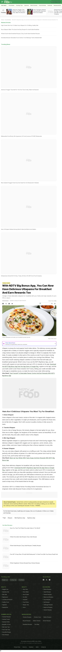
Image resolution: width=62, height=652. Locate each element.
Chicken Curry (37, 617)
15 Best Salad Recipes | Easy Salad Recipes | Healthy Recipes (25, 545)
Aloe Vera (25, 589)
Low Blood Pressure (7, 599)
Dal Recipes (47, 602)
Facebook (38, 511)
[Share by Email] (51, 303)
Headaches (5, 607)
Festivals (50, 5)
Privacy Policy (17, 647)
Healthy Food (5, 602)
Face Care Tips (6, 629)
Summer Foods (6, 619)
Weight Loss (5, 579)
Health (3, 587)
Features (3, 5)
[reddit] (12, 303)
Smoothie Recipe (6, 632)
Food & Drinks (42, 5)
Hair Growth (26, 594)
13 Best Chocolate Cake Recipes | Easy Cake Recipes (23, 536)
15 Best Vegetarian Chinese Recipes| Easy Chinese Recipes (25, 563)
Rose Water (26, 592)
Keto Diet (4, 594)
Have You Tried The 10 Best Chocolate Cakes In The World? (25, 528)
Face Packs (26, 602)
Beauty (24, 587)
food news (14, 511)
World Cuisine (33, 5)
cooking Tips (19, 5)
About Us (24, 647)
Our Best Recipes (7, 525)
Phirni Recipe (5, 634)
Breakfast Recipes (27, 624)
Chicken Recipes (27, 617)
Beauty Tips (26, 604)
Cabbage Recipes (48, 604)
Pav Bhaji (37, 624)
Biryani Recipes (27, 620)
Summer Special (6, 614)
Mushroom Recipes (48, 597)
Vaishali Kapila (5, 300)
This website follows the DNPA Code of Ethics (31, 641)
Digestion (4, 604)
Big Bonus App (31, 518)
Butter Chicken (36, 620)
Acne (24, 607)
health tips (20, 511)
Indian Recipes (26, 614)
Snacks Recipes (48, 610)
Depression (5, 597)
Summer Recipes (6, 616)
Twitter (52, 511)
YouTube (8, 513)
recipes (28, 511)
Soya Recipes (47, 599)
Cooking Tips (13, 579)
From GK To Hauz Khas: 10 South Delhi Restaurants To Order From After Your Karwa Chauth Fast (34, 554)
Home (2, 19)
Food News (11, 5)
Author (37, 647)
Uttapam (10, 518)
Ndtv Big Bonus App (20, 518)
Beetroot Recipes (48, 607)
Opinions (26, 5)
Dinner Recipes (47, 589)
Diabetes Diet (5, 592)
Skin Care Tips (6, 627)
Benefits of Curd (6, 624)
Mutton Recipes (47, 617)
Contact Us (43, 647)
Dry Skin (25, 597)
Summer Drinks (6, 621)
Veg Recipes (46, 587)
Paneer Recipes (48, 594)
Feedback (31, 647)
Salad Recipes (47, 592)
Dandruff (25, 599)
